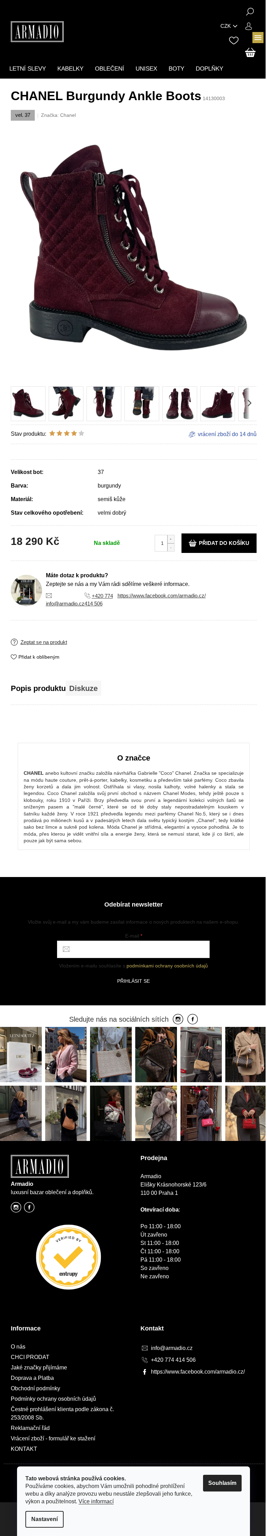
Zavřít (54, 637)
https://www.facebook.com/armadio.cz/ (162, 595)
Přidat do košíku (224, 543)
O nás (18, 1347)
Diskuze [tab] (83, 688)
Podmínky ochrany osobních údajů (53, 1399)
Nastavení (44, 1519)
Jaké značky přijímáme (39, 1367)
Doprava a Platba (32, 1378)
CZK (225, 26)
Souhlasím (222, 1483)
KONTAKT (24, 1449)
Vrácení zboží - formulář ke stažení (53, 1438)
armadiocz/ (16, 1209)
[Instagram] (178, 1019)
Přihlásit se (133, 981)
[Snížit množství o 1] (170, 547)
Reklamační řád (30, 1428)
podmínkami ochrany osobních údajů (167, 965)
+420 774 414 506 (173, 1360)
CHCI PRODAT (30, 1357)
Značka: (58, 115)
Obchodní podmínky (35, 1388)
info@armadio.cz (65, 603)
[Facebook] (192, 1019)
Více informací (96, 1501)
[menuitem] (27, 68)
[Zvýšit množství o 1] (170, 539)
